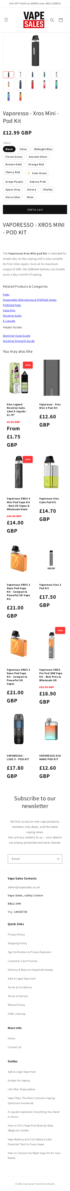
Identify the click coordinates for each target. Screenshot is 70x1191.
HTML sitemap (16, 1014)
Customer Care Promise (23, 961)
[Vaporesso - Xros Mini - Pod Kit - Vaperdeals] (8, 74)
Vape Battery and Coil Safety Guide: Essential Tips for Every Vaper (30, 1142)
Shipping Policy (17, 943)
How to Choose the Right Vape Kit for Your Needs (34, 1155)
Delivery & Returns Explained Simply (30, 969)
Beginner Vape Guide (16, 335)
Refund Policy (16, 1005)
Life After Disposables (21, 1089)
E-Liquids (9, 321)
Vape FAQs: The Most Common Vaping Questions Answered (31, 1100)
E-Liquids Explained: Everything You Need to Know (34, 1114)
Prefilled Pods (12, 305)
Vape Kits (9, 310)
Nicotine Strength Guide (19, 341)
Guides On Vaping (19, 1080)
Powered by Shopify (45, 1183)
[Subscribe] (57, 858)
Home (11, 1038)
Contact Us (15, 1047)
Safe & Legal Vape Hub (22, 978)
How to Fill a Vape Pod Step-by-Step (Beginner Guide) (30, 1128)
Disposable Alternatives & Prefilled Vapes (30, 300)
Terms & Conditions (20, 987)
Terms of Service (18, 996)
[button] (52, 20)
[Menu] (6, 19)
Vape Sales (28, 1183)
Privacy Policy (16, 934)
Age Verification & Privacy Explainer (30, 952)
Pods (6, 294)
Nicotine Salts (12, 315)
